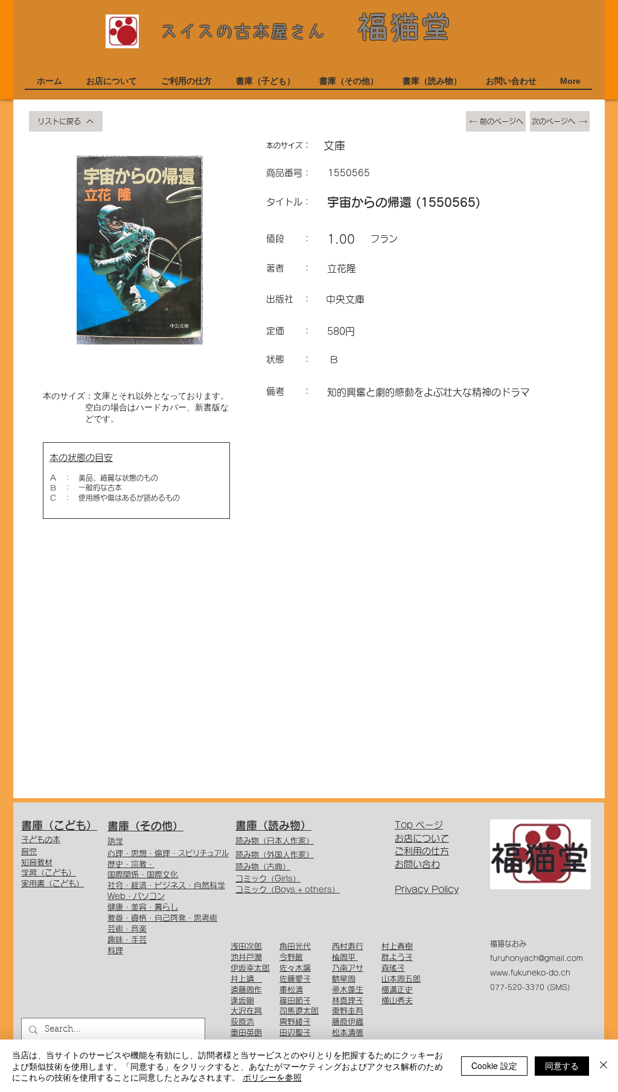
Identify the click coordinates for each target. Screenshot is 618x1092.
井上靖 (246, 979)
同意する (562, 1065)
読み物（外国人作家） (274, 855)
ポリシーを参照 (272, 1077)
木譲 (303, 968)
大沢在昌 (246, 1011)
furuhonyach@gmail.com (536, 958)
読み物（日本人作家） (274, 841)
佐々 (287, 968)
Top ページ (419, 825)
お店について (422, 838)
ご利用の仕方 (422, 851)
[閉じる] (603, 1065)
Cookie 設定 (494, 1065)
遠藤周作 (246, 990)
